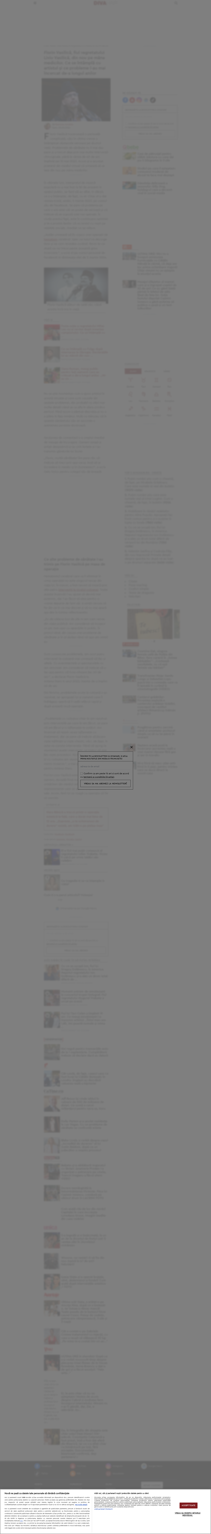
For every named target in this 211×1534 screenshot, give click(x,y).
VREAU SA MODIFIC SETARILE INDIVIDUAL (187, 1514)
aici (21, 1521)
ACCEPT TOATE (188, 1505)
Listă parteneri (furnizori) (103, 1509)
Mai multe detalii (81, 1504)
